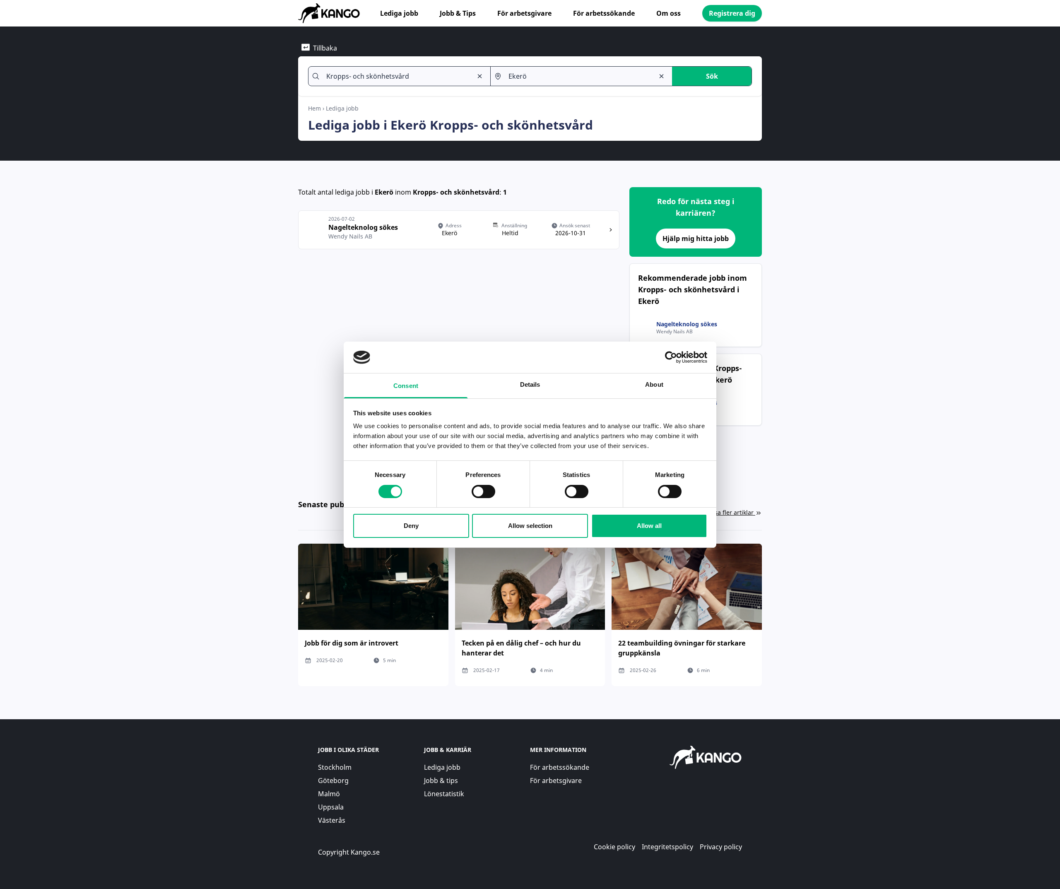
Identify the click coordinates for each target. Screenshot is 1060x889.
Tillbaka (325, 48)
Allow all (649, 525)
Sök (712, 76)
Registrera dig (732, 13)
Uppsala (331, 807)
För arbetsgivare (524, 13)
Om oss (668, 13)
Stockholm (335, 767)
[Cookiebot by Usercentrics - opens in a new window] (671, 357)
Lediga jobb (399, 13)
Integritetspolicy (667, 846)
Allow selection (530, 525)
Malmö (329, 793)
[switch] (483, 491)
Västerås (331, 820)
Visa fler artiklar (732, 512)
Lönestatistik (444, 793)
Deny (411, 525)
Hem (314, 108)
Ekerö (384, 192)
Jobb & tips (441, 780)
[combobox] (396, 76)
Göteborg (333, 780)
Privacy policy (721, 846)
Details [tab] (530, 384)
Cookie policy (614, 846)
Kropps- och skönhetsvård (456, 192)
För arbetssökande (604, 13)
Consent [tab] (405, 385)
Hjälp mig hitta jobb (695, 238)
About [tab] (654, 384)
